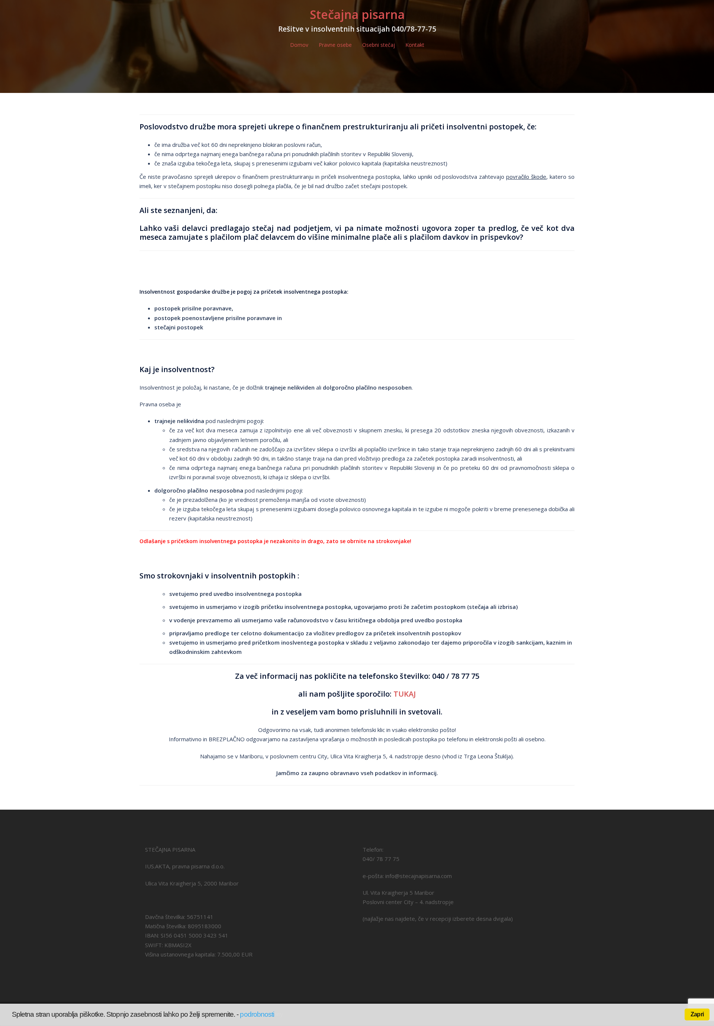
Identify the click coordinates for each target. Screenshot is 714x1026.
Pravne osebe (335, 44)
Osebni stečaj (378, 44)
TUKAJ (404, 694)
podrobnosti (257, 1014)
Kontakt (414, 44)
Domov (299, 44)
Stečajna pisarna (357, 14)
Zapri (697, 1014)
